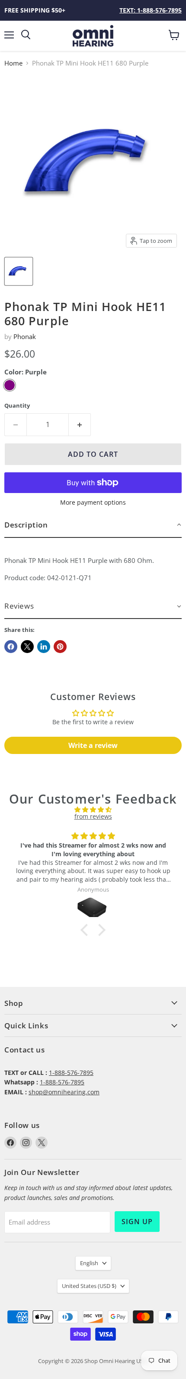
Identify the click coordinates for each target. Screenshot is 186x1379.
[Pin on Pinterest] (60, 646)
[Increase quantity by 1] (80, 424)
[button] (93, 525)
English (89, 1263)
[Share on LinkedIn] (43, 646)
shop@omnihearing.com (64, 1092)
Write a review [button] (93, 745)
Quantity (17, 405)
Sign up (137, 1221)
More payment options (93, 502)
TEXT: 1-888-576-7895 (150, 10)
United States (89, 1286)
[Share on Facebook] (10, 646)
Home (13, 63)
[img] (93, 809)
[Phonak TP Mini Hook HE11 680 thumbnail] (18, 271)
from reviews (93, 816)
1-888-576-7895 (71, 1072)
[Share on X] (27, 646)
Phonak (24, 336)
